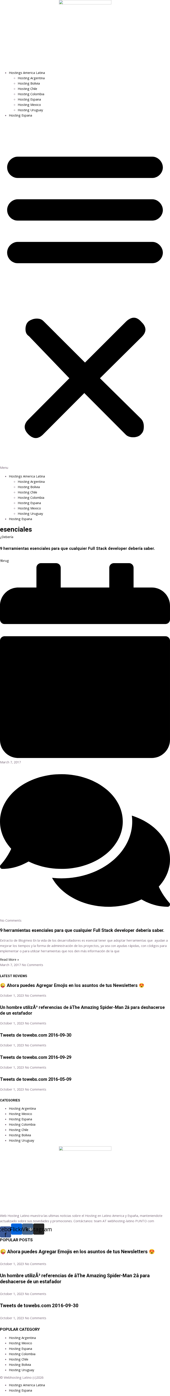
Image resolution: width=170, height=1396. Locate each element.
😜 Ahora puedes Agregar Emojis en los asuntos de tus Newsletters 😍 (72, 985)
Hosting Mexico (29, 104)
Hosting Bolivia (29, 83)
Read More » (9, 959)
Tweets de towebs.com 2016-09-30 (35, 1035)
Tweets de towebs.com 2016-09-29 (35, 1057)
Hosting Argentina (31, 78)
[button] (85, 295)
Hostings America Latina (27, 72)
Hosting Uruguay (30, 110)
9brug (4, 560)
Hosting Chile (27, 88)
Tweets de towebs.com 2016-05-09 (35, 1079)
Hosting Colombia (31, 94)
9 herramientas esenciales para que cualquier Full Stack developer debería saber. (77, 548)
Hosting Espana (29, 99)
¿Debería (6, 537)
